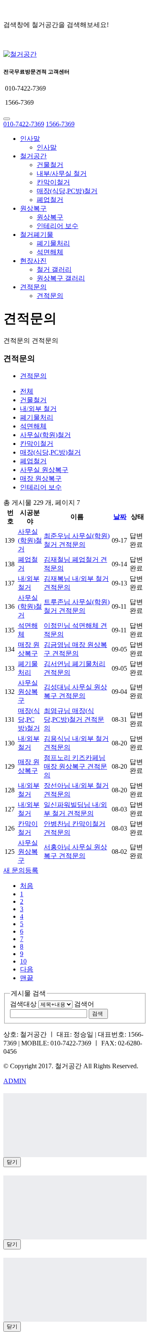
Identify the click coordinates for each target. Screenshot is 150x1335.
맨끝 (26, 977)
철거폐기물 (36, 234)
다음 (26, 969)
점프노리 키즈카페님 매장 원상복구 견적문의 (75, 766)
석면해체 (50, 252)
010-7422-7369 (23, 124)
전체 (26, 391)
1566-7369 (60, 124)
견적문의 (33, 286)
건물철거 (50, 164)
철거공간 (33, 156)
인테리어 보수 (57, 225)
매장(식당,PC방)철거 (67, 190)
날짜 (120, 516)
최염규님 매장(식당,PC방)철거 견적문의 (74, 719)
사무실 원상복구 (44, 469)
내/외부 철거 (38, 408)
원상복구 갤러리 (61, 278)
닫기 (12, 1162)
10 (23, 961)
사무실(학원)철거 (45, 434)
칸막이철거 (53, 182)
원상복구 (33, 208)
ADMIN (14, 1080)
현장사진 (33, 260)
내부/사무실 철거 (62, 173)
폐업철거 (50, 199)
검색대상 (23, 1004)
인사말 (30, 138)
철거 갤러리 (54, 269)
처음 (26, 885)
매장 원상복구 (41, 478)
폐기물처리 (53, 243)
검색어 (84, 1004)
